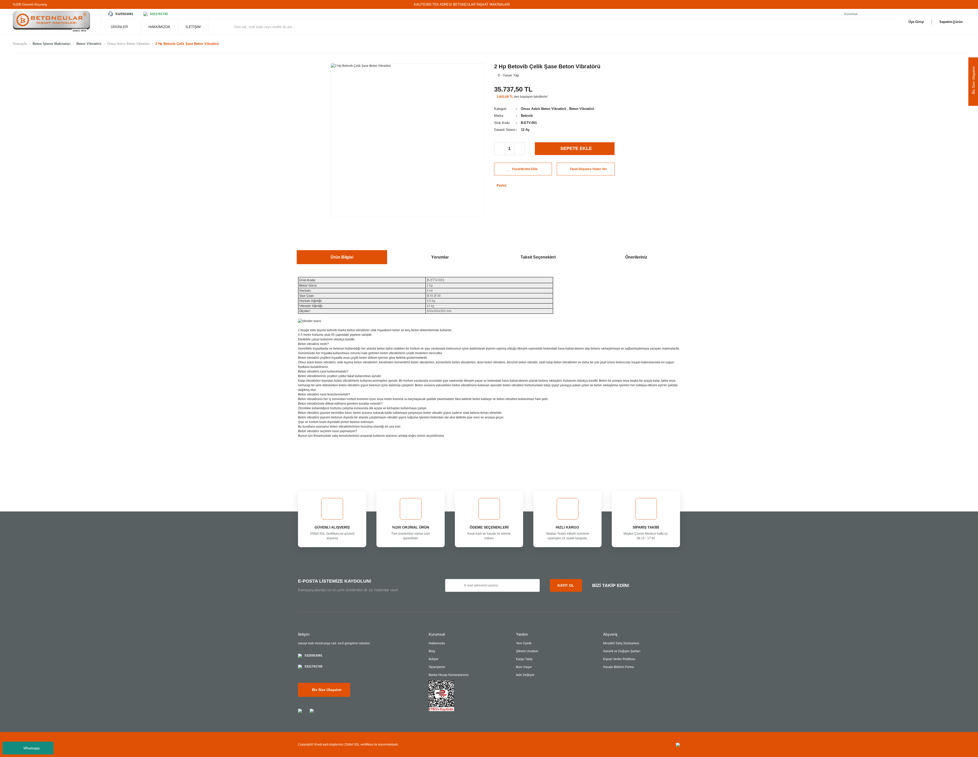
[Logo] (51, 22)
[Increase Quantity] (519, 149)
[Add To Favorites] (523, 169)
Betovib (527, 116)
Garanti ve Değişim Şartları (621, 651)
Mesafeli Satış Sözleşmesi (621, 643)
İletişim (433, 659)
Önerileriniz (636, 257)
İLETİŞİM (193, 27)
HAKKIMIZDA (159, 27)
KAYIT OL (566, 585)
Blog (432, 651)
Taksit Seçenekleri (538, 257)
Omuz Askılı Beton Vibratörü (543, 109)
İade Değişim (525, 675)
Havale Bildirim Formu (618, 667)
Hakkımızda (437, 643)
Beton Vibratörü (581, 109)
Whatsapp (31, 748)
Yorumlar (440, 257)
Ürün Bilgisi (342, 257)
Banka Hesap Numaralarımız (449, 675)
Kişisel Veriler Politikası (619, 659)
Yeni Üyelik (524, 643)
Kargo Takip (524, 659)
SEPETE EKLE (576, 148)
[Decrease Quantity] (499, 149)
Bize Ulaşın (524, 667)
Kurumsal (851, 14)
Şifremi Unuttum (527, 651)
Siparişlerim (437, 667)
